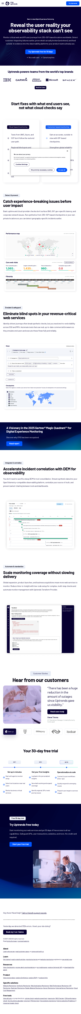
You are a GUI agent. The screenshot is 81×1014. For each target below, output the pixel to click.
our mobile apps (42, 967)
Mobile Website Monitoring (33, 988)
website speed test (40, 998)
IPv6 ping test (35, 1001)
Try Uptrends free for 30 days (40, 52)
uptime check (29, 998)
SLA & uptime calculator (15, 1001)
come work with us (37, 951)
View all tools (7, 998)
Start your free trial (20, 844)
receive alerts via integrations (25, 967)
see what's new (67, 959)
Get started (7, 959)
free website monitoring (48, 1001)
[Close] (67, 151)
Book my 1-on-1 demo (15, 932)
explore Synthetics (22, 978)
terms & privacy (12, 941)
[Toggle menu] (3, 3)
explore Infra (43, 978)
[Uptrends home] (11, 3)
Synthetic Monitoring (23, 986)
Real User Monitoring (17, 988)
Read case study (57, 712)
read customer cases (22, 951)
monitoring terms (32, 959)
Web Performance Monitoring (59, 986)
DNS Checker (59, 998)
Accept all (61, 170)
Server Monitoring (49, 988)
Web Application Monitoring (40, 986)
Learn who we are (9, 951)
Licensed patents (23, 941)
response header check (11, 1003)
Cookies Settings (22, 164)
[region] (40, 162)
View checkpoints (9, 967)
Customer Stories (40, 674)
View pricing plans (9, 978)
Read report (14, 444)
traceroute (51, 998)
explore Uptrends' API (55, 967)
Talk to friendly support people (34, 913)
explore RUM (33, 978)
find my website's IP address (66, 1001)
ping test (27, 1001)
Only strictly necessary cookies (42, 170)
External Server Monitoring (64, 988)
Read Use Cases (40, 87)
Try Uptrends (73, 3)
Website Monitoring (9, 986)
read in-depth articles (18, 959)
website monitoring (46, 959)
